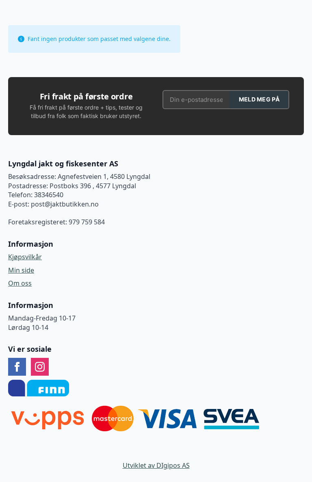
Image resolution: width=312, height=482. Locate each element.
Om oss (20, 283)
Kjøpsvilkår (25, 256)
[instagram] (40, 367)
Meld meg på (259, 99)
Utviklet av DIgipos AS (156, 465)
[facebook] (17, 367)
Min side (21, 270)
